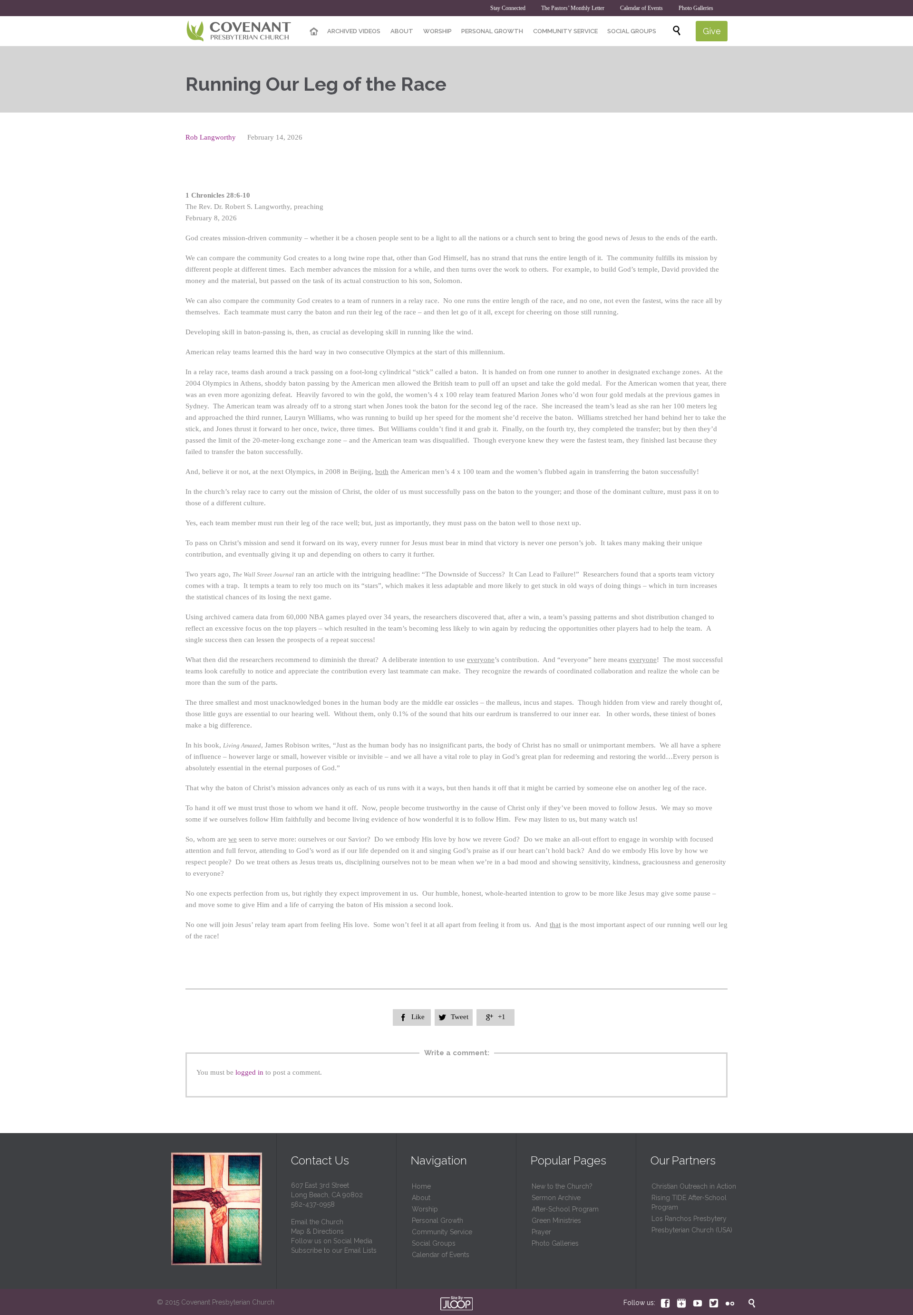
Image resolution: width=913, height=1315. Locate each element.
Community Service (442, 1232)
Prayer (541, 1232)
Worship (425, 1209)
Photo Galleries (555, 1243)
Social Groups (434, 1243)
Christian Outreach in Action (693, 1186)
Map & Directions (317, 1231)
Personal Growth (437, 1220)
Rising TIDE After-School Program (689, 1202)
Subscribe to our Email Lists (334, 1250)
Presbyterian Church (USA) (691, 1230)
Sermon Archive (556, 1197)
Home (421, 1186)
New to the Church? (562, 1186)
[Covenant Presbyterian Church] (238, 31)
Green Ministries (556, 1220)
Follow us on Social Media (331, 1241)
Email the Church (317, 1222)
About (421, 1197)
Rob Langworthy (210, 137)
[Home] (313, 32)
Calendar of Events (440, 1254)
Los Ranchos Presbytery (689, 1218)
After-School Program (565, 1209)
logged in (249, 1072)
